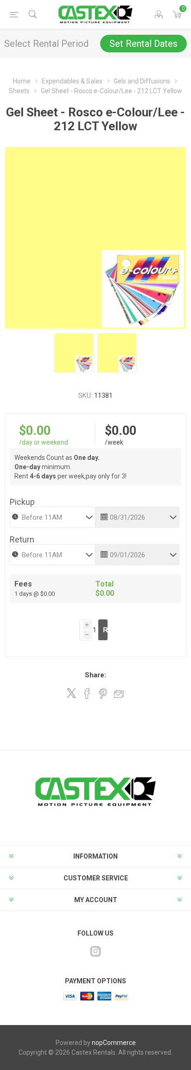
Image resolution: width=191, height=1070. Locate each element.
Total (105, 584)
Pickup (22, 502)
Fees (23, 584)
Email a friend (119, 693)
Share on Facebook (87, 693)
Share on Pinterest (103, 693)
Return (22, 539)
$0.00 (35, 430)
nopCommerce (114, 1042)
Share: (95, 675)
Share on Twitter (71, 693)
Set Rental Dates (143, 43)
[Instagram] (95, 951)
